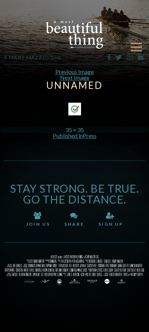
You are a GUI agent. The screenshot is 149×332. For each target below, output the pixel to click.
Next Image (74, 77)
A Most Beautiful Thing (74, 34)
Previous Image (74, 71)
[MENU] (136, 47)
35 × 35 (74, 129)
